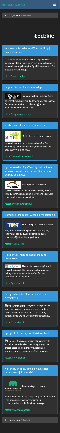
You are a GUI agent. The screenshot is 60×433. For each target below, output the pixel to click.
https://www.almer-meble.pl (19, 156)
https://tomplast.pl (14, 243)
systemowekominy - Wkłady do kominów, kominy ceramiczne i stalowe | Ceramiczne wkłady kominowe (29, 171)
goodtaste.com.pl (13, 4)
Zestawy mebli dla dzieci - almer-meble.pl (28, 125)
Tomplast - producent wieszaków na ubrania (30, 214)
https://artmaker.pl (14, 322)
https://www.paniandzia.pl (18, 409)
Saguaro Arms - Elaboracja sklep (23, 87)
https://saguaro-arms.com (18, 114)
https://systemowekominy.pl (19, 203)
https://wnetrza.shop (15, 76)
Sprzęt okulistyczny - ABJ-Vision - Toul (27, 333)
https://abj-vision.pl (15, 357)
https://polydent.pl (14, 283)
